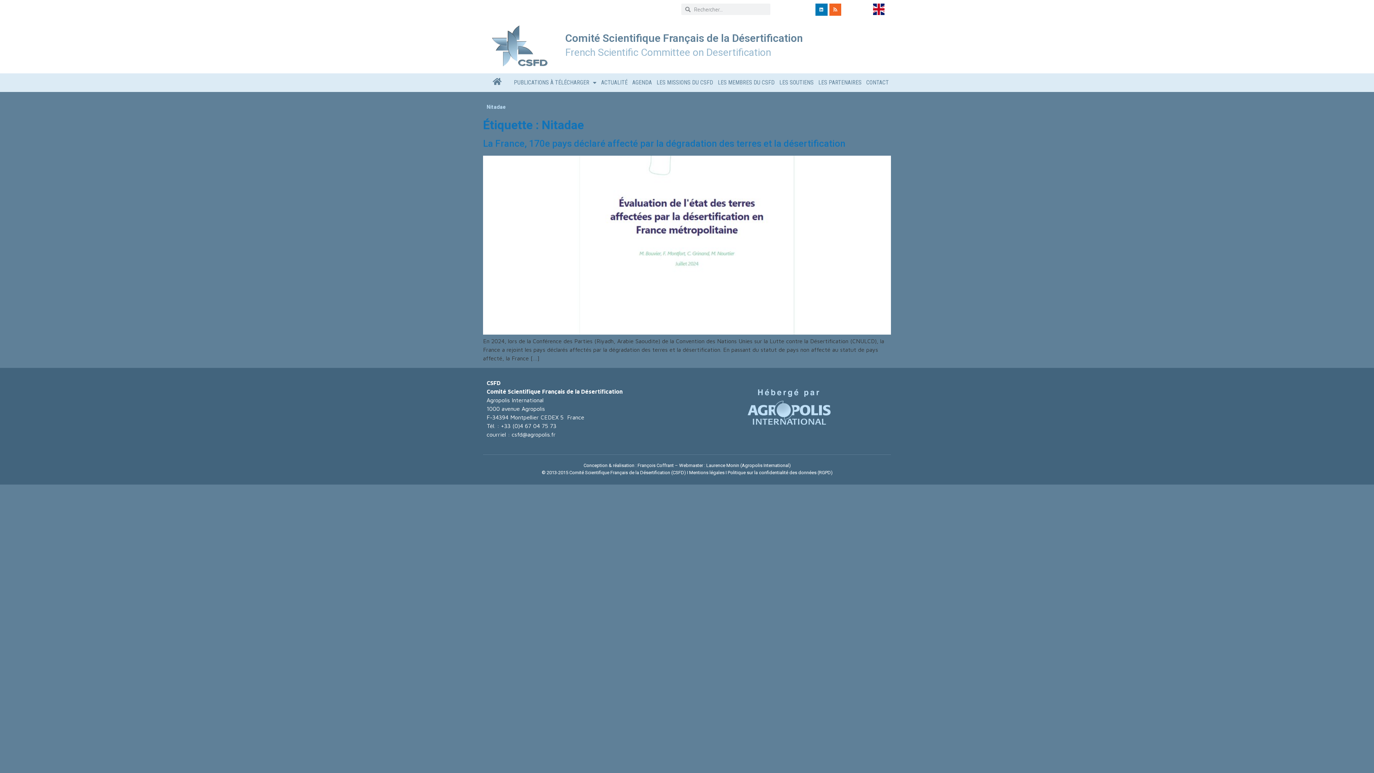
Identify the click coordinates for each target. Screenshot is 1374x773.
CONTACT (877, 82)
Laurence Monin (722, 465)
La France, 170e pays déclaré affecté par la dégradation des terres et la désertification (664, 143)
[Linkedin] (821, 10)
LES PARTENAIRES (840, 82)
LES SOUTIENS (796, 82)
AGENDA (642, 82)
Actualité (614, 82)
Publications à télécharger (551, 82)
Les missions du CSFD (685, 82)
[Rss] (835, 10)
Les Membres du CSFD (746, 82)
